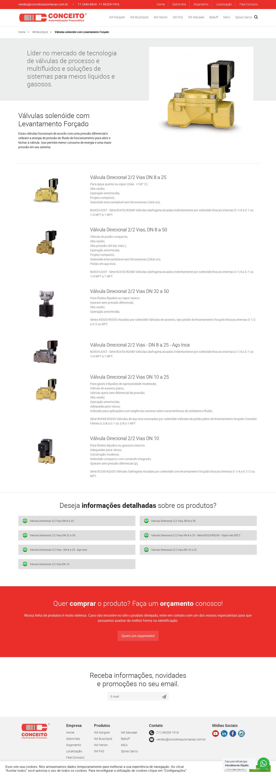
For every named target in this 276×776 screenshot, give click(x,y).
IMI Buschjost (139, 17)
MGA (226, 17)
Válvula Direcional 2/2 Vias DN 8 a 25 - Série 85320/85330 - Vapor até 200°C (196, 535)
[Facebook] (233, 734)
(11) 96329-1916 (167, 732)
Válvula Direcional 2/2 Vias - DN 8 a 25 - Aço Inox (58, 549)
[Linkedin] (225, 734)
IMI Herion (161, 17)
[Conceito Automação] (52, 17)
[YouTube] (216, 734)
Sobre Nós (179, 4)
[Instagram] (242, 734)
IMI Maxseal (196, 17)
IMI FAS (178, 17)
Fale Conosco (249, 4)
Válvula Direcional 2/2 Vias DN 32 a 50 (52, 535)
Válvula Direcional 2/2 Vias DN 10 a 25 (174, 549)
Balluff (213, 17)
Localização (224, 4)
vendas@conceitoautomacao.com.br (43, 4)
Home (161, 4)
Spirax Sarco (243, 17)
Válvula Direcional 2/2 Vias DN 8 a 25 (52, 521)
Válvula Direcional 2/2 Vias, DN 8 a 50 (173, 521)
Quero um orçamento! (138, 635)
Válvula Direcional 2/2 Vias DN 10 (49, 564)
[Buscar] (256, 17)
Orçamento (201, 4)
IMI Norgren (117, 17)
